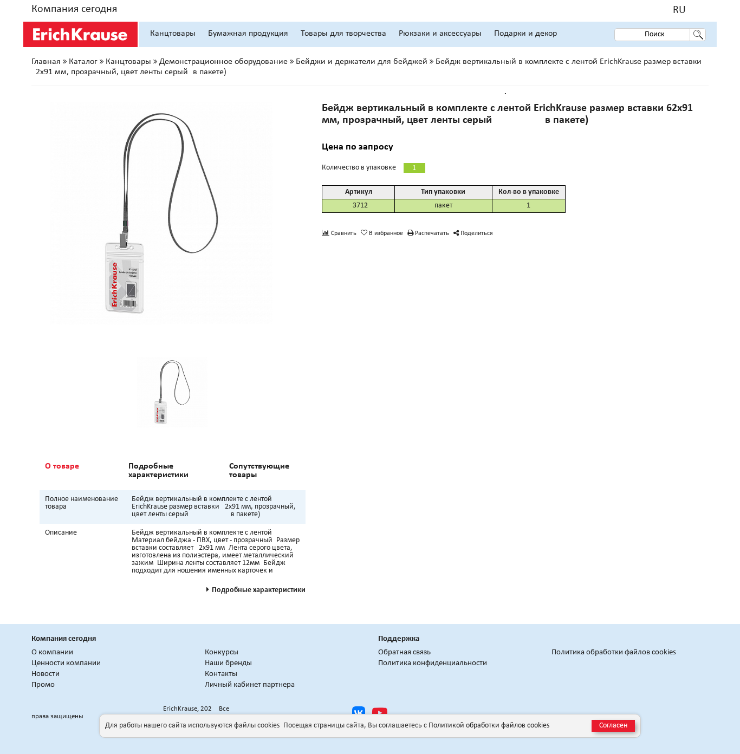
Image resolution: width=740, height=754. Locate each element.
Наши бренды (228, 663)
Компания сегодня (74, 9)
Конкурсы (221, 652)
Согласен (613, 726)
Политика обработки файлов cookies (613, 652)
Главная (46, 61)
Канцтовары (173, 33)
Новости (45, 674)
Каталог (83, 61)
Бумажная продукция (248, 33)
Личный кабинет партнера (250, 685)
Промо (43, 685)
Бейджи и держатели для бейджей (361, 61)
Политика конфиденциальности (432, 663)
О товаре (62, 466)
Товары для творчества (343, 33)
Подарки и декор (525, 33)
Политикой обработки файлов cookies (489, 726)
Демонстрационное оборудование (223, 61)
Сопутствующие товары (259, 470)
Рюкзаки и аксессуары (440, 33)
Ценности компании (66, 663)
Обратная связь (404, 652)
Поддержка (398, 639)
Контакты (221, 674)
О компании (52, 652)
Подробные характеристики (158, 470)
